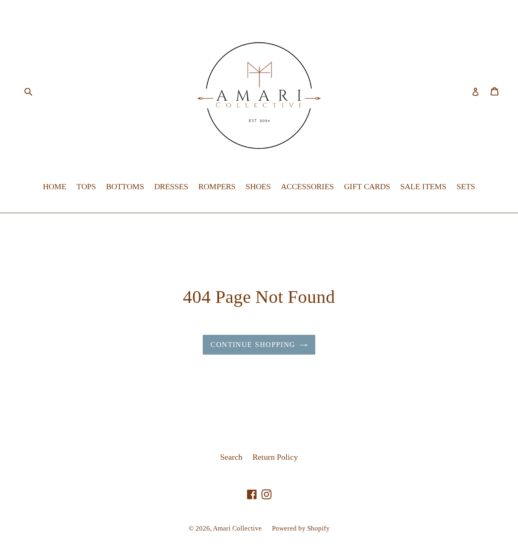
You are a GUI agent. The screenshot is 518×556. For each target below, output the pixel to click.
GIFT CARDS (367, 186)
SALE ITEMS (423, 186)
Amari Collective (237, 528)
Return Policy (275, 456)
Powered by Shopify (301, 528)
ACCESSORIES (307, 186)
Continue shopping (252, 344)
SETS (465, 186)
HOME (54, 186)
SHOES (258, 186)
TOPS (86, 186)
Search (231, 456)
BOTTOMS (125, 186)
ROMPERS (217, 186)
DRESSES (171, 186)
